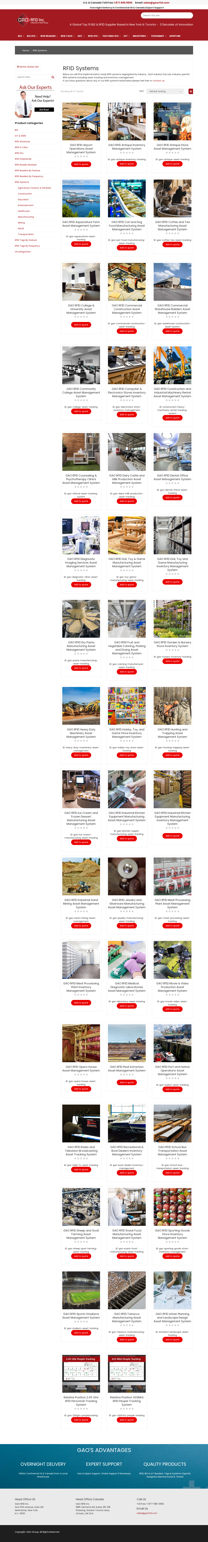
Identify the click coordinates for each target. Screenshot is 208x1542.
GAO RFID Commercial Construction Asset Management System (127, 309)
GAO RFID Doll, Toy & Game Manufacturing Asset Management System (127, 562)
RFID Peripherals (23, 158)
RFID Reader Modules (26, 164)
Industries (139, 36)
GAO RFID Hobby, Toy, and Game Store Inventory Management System (126, 733)
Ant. (80, 36)
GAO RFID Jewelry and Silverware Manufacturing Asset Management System (127, 903)
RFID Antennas (22, 141)
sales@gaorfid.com (156, 2)
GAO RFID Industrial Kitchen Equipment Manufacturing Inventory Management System (172, 818)
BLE (20, 36)
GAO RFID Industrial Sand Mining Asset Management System (81, 903)
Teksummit (157, 36)
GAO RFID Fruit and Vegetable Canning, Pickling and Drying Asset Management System (127, 647)
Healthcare (24, 211)
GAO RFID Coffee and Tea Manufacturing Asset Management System (172, 225)
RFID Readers (48, 36)
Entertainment (25, 205)
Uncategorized (22, 251)
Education (23, 199)
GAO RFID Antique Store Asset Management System (172, 147)
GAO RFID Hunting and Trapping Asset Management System (172, 733)
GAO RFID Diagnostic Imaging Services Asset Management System (81, 562)
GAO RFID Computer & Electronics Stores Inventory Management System (127, 392)
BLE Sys (31, 36)
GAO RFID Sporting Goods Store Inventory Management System (172, 1234)
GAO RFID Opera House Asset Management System (81, 1068)
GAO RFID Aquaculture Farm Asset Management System (81, 224)
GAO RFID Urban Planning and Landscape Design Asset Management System (172, 1317)
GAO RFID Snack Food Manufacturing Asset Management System (126, 1234)
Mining (21, 222)
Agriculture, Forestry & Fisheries (34, 187)
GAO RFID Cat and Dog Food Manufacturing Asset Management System (127, 225)
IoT (126, 36)
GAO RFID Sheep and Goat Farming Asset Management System (81, 1234)
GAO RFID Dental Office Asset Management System (172, 477)
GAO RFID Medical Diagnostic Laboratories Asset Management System (127, 987)
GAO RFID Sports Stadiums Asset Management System (81, 1315)
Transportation (26, 234)
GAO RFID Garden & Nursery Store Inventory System (172, 644)
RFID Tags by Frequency (27, 245)
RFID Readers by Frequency (29, 176)
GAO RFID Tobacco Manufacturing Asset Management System (126, 1317)
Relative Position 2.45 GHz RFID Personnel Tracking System (81, 1401)
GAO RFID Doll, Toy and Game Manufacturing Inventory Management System (172, 564)
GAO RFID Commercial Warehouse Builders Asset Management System (172, 309)
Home (26, 50)
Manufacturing (26, 216)
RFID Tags (66, 36)
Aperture (174, 36)
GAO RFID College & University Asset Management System (81, 309)
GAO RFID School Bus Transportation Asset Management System (172, 1150)
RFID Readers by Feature (27, 170)
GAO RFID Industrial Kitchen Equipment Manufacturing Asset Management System (127, 816)
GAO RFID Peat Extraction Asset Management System (127, 1068)
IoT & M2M (20, 135)
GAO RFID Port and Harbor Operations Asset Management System (172, 1070)
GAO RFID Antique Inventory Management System (126, 147)
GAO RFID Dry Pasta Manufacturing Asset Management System (81, 646)
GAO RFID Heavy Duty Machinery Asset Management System (81, 733)
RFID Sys (92, 36)
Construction (25, 193)
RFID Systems (22, 182)
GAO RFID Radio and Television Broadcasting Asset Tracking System (81, 1150)
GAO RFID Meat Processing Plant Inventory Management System (81, 987)
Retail (21, 228)
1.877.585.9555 (123, 2)
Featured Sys (110, 36)
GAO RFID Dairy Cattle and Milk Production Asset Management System (127, 479)
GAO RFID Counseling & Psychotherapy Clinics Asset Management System (81, 479)
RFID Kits (19, 153)
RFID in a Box (21, 147)
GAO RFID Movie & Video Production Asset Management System (172, 987)
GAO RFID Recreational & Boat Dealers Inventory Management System (126, 1150)
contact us (158, 80)
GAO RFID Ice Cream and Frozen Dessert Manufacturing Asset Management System (81, 818)
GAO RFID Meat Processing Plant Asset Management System (172, 903)
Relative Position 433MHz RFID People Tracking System (127, 1401)
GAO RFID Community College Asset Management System (81, 392)
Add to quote (81, 164)
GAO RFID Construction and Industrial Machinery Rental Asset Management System (172, 392)
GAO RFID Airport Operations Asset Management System (81, 148)
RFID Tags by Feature (26, 240)
